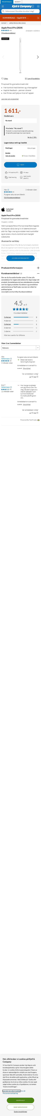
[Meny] (2, 6)
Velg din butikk (10, 156)
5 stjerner (7, 317)
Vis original (26, 368)
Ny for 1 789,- (32, 137)
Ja (30, 377)
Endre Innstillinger (20, 1112)
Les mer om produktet (10, 99)
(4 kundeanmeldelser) (8, 33)
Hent (22, 165)
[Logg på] (33, 6)
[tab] (6, 2)
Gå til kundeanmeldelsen (12, 198)
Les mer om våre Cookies (11, 1091)
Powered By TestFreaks (28, 420)
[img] (38, 57)
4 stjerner (7, 321)
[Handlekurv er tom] (38, 6)
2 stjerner (7, 328)
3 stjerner (7, 324)
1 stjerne (7, 331)
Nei (35, 377)
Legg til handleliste (33, 78)
